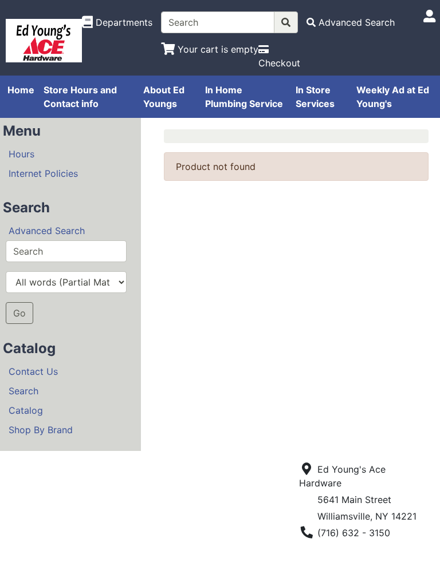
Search (23, 391)
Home (20, 90)
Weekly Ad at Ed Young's (392, 96)
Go (19, 313)
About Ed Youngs (163, 96)
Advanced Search (47, 230)
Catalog (26, 410)
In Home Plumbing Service (244, 96)
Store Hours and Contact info (80, 96)
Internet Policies (43, 173)
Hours (21, 154)
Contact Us (33, 371)
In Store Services (315, 96)
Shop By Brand (41, 429)
